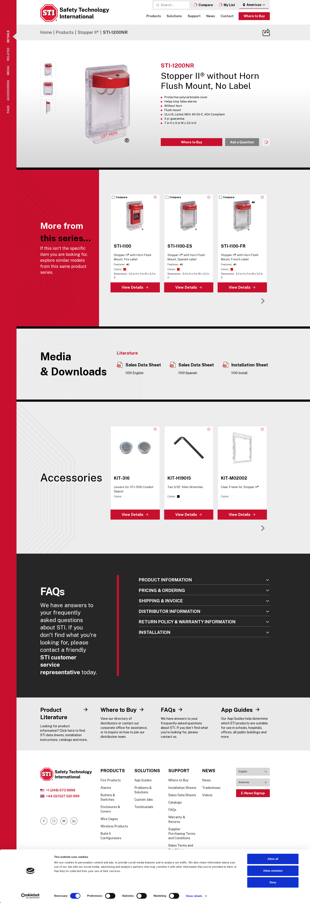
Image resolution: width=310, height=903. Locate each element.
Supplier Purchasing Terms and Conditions (181, 833)
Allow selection (273, 870)
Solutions (174, 16)
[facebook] (43, 821)
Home (46, 32)
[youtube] (63, 821)
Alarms (105, 788)
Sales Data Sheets (182, 795)
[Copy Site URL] (266, 32)
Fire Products (110, 780)
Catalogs (175, 802)
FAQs (172, 810)
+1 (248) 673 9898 (60, 790)
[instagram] (53, 821)
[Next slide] (263, 301)
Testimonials (143, 807)
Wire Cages (109, 819)
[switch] (110, 896)
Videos (207, 795)
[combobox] (253, 5)
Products (153, 16)
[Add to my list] (155, 197)
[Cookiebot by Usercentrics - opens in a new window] (30, 896)
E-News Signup (253, 793)
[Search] (157, 5)
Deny (273, 882)
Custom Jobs (143, 799)
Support (194, 16)
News (210, 16)
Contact (227, 16)
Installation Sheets (182, 788)
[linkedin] (74, 821)
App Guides (143, 780)
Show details (194, 895)
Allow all (272, 858)
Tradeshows (211, 788)
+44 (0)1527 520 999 (62, 796)
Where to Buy (254, 16)
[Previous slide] (252, 301)
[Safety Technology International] (74, 13)
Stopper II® (88, 32)
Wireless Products (114, 826)
